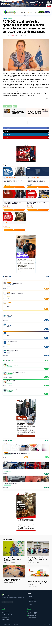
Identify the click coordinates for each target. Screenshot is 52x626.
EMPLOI (16, 12)
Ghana (19, 95)
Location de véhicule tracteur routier (10, 483)
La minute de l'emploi (32, 601)
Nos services (4, 611)
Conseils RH (4, 615)
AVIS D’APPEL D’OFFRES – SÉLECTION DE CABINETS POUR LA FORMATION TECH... (37, 203)
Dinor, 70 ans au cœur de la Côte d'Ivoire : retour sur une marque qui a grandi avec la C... (38, 583)
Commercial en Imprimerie (12, 341)
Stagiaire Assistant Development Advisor (15, 293)
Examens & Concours (32, 602)
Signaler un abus (47, 624)
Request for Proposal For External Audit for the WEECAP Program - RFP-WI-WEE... (12, 181)
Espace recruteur (5, 619)
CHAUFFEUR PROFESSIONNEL (12, 350)
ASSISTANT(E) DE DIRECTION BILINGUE (14, 283)
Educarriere (8, 35)
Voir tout (46, 165)
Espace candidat (5, 617)
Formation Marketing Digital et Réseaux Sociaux (16, 389)
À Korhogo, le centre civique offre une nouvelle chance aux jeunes (13, 579)
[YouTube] (8, 602)
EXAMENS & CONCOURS (44, 12)
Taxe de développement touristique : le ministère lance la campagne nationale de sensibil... (37, 559)
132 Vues (5, 582)
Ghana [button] (14, 106)
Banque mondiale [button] (7, 106)
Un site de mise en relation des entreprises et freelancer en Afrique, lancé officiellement (17, 113)
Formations (30, 604)
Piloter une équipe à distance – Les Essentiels (16, 372)
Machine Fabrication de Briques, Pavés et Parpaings (13, 469)
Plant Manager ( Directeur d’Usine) (13, 303)
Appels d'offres (31, 599)
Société (10, 18)
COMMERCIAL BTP (10, 332)
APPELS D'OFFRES (23, 12)
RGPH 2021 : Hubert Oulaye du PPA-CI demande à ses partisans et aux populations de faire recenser (34, 113)
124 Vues (29, 562)
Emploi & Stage (31, 598)
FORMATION (35, 12)
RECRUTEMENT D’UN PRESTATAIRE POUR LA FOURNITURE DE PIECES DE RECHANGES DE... (36, 181)
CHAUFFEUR (9, 315)
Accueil (5, 18)
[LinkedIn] (5, 602)
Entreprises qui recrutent (7, 614)
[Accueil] (7, 12)
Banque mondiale (22, 73)
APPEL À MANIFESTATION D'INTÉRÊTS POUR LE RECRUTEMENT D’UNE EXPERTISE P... (12, 203)
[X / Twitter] (11, 602)
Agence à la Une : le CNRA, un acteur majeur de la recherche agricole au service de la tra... (13, 559)
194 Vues (29, 586)
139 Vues (5, 562)
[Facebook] (3, 602)
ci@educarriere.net (32, 615)
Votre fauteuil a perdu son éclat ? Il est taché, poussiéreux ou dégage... (17, 453)
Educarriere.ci (7, 624)
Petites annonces (5, 612)
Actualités (30, 596)
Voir (15, 187)
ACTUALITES (11, 12)
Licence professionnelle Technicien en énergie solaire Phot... (19, 363)
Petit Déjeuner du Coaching (12, 380)
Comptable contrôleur (11, 324)
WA (47, 457)
